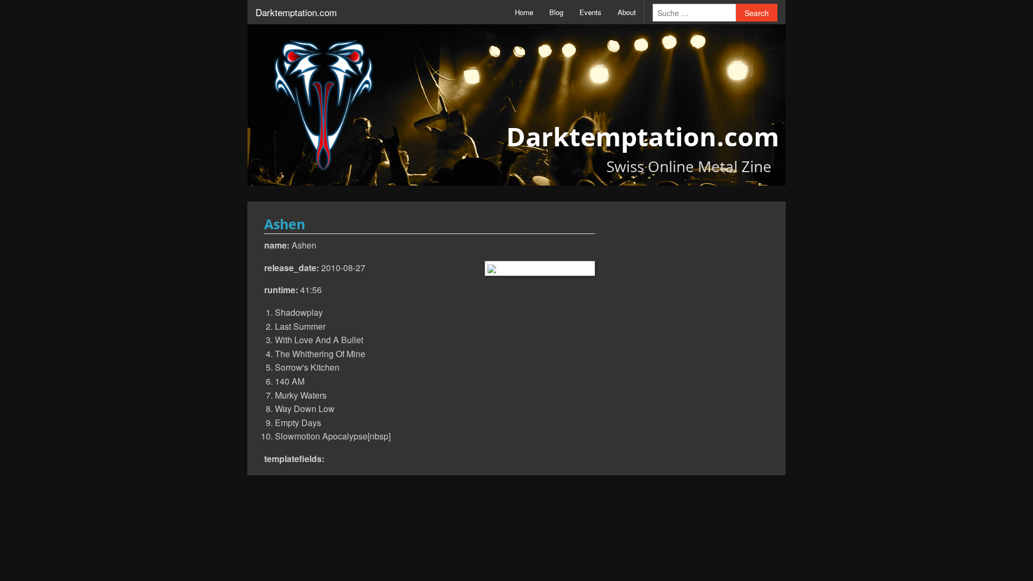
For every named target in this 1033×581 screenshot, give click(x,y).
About (627, 12)
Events (590, 12)
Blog (556, 12)
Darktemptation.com (296, 12)
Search (757, 13)
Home (524, 12)
